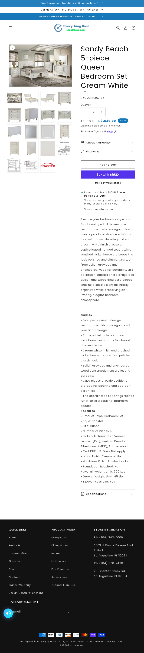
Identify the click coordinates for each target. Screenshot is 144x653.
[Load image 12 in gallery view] (64, 131)
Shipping (86, 125)
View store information (99, 209)
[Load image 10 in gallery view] (31, 131)
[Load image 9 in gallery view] (14, 131)
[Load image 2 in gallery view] (31, 98)
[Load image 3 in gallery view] (47, 98)
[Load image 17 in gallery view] (14, 165)
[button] (10, 28)
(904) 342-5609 (111, 537)
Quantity (86, 105)
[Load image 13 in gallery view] (14, 148)
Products (15, 545)
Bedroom (57, 553)
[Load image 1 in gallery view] (14, 98)
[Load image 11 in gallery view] (47, 131)
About (13, 569)
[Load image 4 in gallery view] (64, 98)
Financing (15, 561)
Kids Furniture (60, 569)
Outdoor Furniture (63, 585)
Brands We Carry (20, 585)
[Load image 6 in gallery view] (31, 115)
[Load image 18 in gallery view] (31, 165)
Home (13, 537)
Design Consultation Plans (26, 593)
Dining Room (59, 545)
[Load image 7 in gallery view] (47, 115)
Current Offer (18, 553)
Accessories (59, 577)
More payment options (108, 182)
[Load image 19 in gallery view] (47, 165)
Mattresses (58, 561)
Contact (14, 577)
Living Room (59, 537)
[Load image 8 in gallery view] (64, 115)
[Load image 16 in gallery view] (64, 148)
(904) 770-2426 (111, 563)
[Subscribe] (68, 612)
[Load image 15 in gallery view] (47, 148)
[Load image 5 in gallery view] (14, 115)
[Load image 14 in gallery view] (31, 148)
